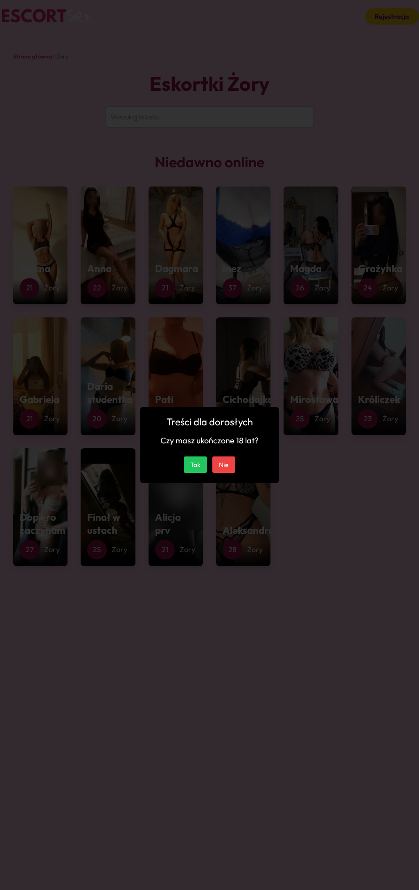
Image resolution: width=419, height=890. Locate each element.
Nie (224, 465)
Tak (195, 465)
